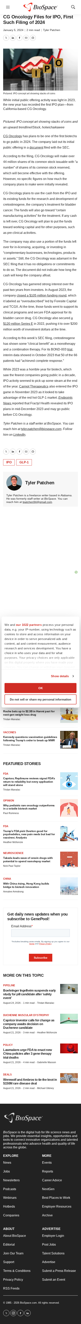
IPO (9, 462)
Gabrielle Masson (46, 1062)
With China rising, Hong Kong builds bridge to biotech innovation (26, 885)
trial (69, 349)
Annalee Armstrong (13, 891)
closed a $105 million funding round (41, 295)
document (36, 147)
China (7, 878)
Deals (7, 1074)
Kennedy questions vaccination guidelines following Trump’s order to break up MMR (30, 738)
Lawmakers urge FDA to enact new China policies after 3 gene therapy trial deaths (27, 1053)
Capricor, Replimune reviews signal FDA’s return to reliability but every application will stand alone (29, 782)
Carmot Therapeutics (33, 386)
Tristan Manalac (11, 719)
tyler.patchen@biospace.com (41, 429)
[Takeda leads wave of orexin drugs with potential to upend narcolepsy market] (69, 860)
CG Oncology (12, 136)
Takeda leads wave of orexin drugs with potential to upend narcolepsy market (28, 859)
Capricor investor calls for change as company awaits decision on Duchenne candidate (28, 1024)
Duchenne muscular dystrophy (26, 1015)
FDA (5, 773)
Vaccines (9, 732)
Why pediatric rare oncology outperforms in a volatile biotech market (29, 807)
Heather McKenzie (13, 842)
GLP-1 (24, 462)
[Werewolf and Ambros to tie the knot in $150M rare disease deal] (69, 1078)
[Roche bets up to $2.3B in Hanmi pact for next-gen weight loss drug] (69, 714)
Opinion (8, 800)
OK (40, 688)
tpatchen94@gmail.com (37, 502)
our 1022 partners (29, 624)
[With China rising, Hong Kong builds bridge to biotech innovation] (69, 886)
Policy (8, 1045)
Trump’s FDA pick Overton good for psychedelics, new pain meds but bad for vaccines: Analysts (29, 834)
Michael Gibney (45, 1088)
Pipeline (9, 985)
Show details (60, 676)
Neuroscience (13, 853)
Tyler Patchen (51, 30)
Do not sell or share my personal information (40, 699)
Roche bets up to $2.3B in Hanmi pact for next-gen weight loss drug (28, 713)
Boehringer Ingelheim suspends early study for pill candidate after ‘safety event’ (29, 994)
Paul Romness (11, 813)
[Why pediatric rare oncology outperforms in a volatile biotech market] (69, 808)
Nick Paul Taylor (11, 866)
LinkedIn (19, 434)
